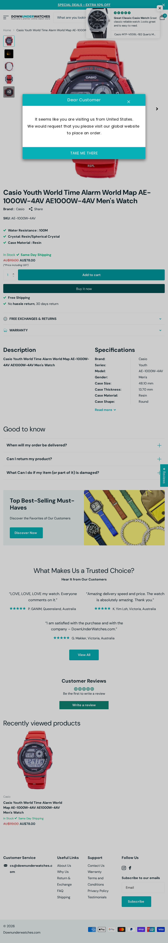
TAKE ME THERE (84, 153)
